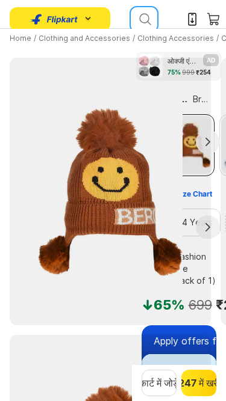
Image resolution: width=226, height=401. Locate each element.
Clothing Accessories (175, 38)
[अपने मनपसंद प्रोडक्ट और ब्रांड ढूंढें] (144, 19)
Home (20, 38)
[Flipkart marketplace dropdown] (54, 19)
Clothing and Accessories (84, 38)
